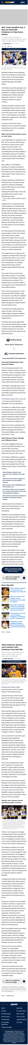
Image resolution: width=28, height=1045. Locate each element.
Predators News (10, 995)
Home (3, 632)
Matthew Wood (6, 692)
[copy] (11, 46)
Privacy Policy (5, 1016)
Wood (3, 736)
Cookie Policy (5, 1019)
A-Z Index (19, 1022)
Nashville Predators (10, 687)
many (6, 928)
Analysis (8, 632)
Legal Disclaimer (21, 1019)
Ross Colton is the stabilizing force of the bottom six (14, 486)
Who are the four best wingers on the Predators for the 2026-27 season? (14, 480)
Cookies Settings (6, 1027)
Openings (19, 1008)
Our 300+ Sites (21, 1011)
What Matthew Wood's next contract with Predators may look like (14, 474)
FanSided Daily (5, 1014)
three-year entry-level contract (11, 790)
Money (4, 946)
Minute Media (10, 1031)
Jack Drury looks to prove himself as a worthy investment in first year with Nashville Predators (14, 491)
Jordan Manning (8, 658)
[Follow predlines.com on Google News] (24, 578)
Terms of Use (20, 1016)
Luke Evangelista (10, 901)
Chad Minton (7, 43)
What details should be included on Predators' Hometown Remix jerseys (14, 497)
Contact (3, 1011)
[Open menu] (2, 2)
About (3, 1008)
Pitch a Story (20, 1014)
